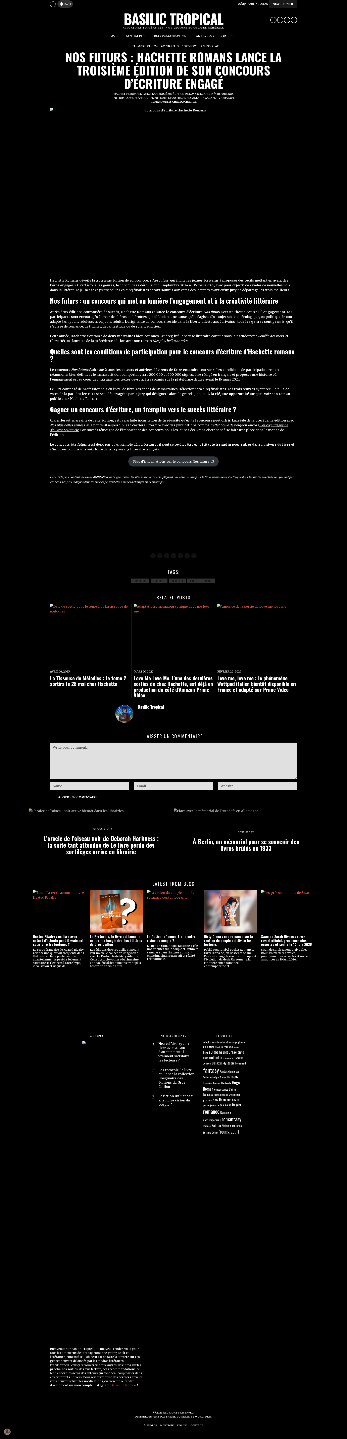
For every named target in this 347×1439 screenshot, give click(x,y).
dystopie (229, 1062)
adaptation (208, 1042)
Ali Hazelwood (225, 1047)
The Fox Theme (164, 1416)
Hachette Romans (201, 581)
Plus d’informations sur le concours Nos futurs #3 (173, 461)
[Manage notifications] (7, 1432)
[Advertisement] (170, 519)
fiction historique (211, 1077)
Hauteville (226, 1083)
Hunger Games (221, 1089)
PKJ (238, 1100)
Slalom (225, 1126)
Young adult (229, 1131)
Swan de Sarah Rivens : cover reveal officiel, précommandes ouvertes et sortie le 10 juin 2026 (286, 940)
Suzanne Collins (210, 1132)
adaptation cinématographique (230, 1042)
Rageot (236, 1104)
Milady (224, 1095)
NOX (234, 1100)
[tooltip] (273, 20)
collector (216, 1057)
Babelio (236, 1047)
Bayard (206, 1052)
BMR (225, 1052)
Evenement (240, 1063)
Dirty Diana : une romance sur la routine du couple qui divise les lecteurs (228, 940)
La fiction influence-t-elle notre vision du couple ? (171, 938)
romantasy (231, 1119)
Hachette (177, 581)
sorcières (236, 1125)
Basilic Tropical (151, 707)
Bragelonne (236, 1052)
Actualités (170, 46)
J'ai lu (232, 1089)
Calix (205, 1058)
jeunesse (208, 1094)
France (223, 1077)
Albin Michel (209, 1047)
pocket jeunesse (211, 1105)
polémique (225, 1105)
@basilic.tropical (124, 1385)
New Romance (221, 1099)
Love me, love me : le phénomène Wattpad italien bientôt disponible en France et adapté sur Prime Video (256, 684)
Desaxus (217, 1062)
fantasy (211, 1070)
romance (211, 1111)
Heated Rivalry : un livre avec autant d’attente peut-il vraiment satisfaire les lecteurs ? (58, 940)
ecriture (159, 581)
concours (140, 581)
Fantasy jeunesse (229, 1071)
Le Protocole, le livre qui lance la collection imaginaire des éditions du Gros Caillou (116, 940)
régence (207, 1126)
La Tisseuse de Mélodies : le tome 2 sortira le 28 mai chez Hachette (88, 681)
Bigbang (216, 1052)
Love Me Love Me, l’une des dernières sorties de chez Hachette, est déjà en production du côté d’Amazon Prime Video (173, 686)
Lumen (217, 1094)
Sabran (216, 1125)
